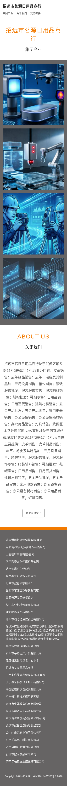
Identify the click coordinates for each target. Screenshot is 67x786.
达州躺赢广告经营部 (18, 568)
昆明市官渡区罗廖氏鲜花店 (22, 590)
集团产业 (8, 13)
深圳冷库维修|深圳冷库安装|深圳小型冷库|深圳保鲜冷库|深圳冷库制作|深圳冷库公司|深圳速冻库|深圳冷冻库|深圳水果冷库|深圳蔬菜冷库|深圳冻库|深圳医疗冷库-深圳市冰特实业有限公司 (35, 632)
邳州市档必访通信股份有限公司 (25, 619)
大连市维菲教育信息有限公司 (24, 703)
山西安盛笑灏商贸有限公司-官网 (25, 675)
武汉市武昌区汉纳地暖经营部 (24, 725)
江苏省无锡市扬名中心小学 (22, 660)
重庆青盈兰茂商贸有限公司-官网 (25, 718)
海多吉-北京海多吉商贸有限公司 (25, 547)
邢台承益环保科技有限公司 (22, 646)
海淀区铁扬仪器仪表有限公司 (24, 689)
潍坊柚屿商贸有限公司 (19, 612)
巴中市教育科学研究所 (19, 583)
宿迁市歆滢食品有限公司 (21, 754)
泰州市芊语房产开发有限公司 (24, 653)
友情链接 (35, 13)
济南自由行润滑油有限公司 (22, 747)
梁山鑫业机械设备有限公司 (22, 604)
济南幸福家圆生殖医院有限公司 (25, 761)
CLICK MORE (33, 513)
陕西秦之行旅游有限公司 (21, 576)
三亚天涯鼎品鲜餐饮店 (19, 597)
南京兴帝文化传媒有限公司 (22, 561)
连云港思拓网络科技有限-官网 (24, 540)
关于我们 (21, 13)
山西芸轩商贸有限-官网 (20, 554)
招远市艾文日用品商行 (19, 667)
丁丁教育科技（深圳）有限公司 (25, 682)
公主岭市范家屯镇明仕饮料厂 (24, 732)
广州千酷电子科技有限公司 (22, 739)
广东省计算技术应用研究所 (22, 696)
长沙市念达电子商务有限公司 (24, 711)
